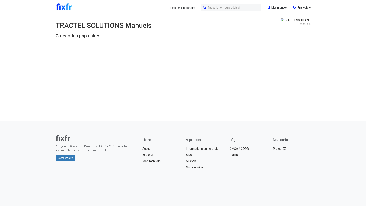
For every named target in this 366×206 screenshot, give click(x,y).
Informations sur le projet (202, 148)
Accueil (147, 148)
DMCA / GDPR (239, 148)
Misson (191, 161)
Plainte (234, 155)
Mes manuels (279, 7)
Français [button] (303, 7)
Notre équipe (194, 167)
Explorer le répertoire (182, 7)
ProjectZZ (279, 148)
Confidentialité (65, 158)
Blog (189, 155)
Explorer (147, 155)
